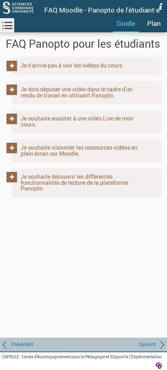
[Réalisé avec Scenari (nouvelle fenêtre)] (159, 365)
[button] (84, 65)
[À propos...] (160, 6)
